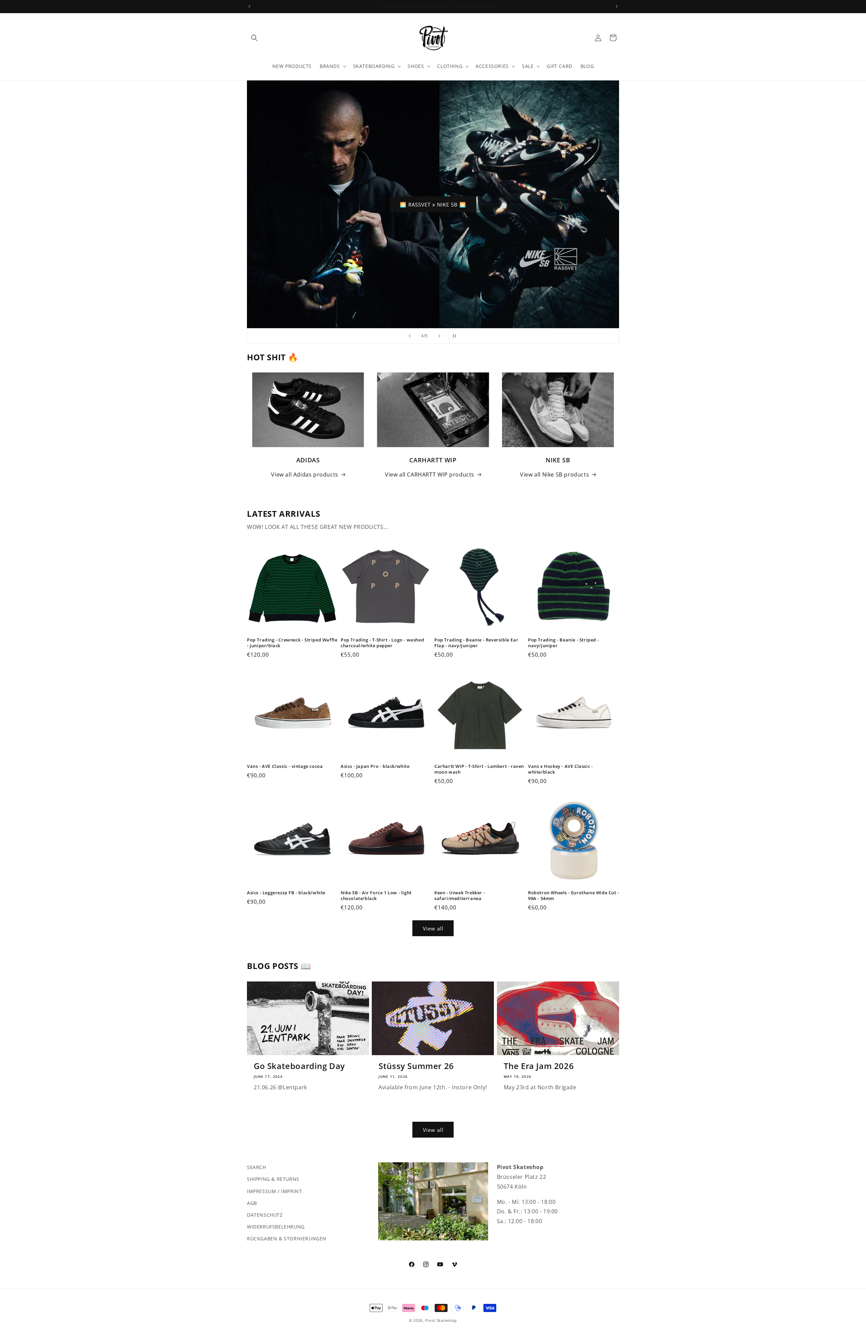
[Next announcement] (616, 6)
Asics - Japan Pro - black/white (375, 766)
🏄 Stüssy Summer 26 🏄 (433, 204)
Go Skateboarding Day (299, 1066)
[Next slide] (439, 336)
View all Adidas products (304, 474)
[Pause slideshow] (456, 336)
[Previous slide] (409, 336)
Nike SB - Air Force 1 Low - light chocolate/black (376, 895)
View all (433, 928)
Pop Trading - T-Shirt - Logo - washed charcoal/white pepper (382, 643)
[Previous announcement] (249, 6)
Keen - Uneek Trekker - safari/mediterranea (459, 895)
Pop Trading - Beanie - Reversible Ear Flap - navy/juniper (476, 643)
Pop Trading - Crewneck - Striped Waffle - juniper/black (292, 643)
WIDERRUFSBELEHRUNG (276, 1226)
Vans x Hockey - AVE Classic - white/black (560, 769)
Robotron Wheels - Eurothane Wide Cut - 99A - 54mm (573, 895)
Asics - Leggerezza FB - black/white (286, 893)
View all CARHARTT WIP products (429, 474)
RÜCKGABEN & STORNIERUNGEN (286, 1238)
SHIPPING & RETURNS (273, 1179)
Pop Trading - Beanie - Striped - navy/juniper (563, 643)
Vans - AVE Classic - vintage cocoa (285, 766)
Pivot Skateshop (441, 1320)
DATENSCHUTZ (265, 1214)
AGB (252, 1202)
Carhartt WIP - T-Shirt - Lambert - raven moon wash (479, 769)
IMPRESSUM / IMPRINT (274, 1191)
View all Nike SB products (554, 474)
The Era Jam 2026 (539, 1066)
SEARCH (256, 1167)
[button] (254, 37)
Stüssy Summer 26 (416, 1066)
